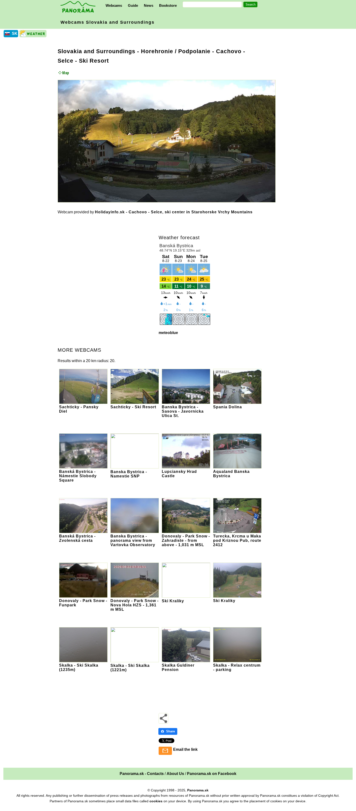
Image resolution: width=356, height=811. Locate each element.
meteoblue (168, 333)
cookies (156, 801)
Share (170, 731)
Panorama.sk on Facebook (211, 774)
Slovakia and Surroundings (96, 51)
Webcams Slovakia (108, 22)
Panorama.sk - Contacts (142, 774)
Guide (133, 5)
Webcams (114, 5)
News (148, 5)
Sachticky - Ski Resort (133, 407)
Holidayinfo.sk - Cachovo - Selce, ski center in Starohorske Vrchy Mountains (174, 212)
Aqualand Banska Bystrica (231, 473)
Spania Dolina (227, 407)
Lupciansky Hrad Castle (179, 473)
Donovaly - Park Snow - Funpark (83, 603)
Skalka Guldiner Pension (178, 667)
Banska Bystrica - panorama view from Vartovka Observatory (132, 540)
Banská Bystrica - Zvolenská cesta (77, 538)
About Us (175, 774)
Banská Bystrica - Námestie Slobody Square (78, 475)
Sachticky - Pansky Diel (79, 409)
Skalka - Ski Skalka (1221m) (130, 667)
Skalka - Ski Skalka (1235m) (78, 667)
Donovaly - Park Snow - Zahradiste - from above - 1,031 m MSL (186, 540)
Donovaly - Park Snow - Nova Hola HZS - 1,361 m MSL (134, 605)
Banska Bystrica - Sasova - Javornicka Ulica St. (183, 411)
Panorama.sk (198, 790)
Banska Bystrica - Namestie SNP (128, 474)
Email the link (185, 749)
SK (14, 33)
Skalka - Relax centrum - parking (237, 667)
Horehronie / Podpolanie (175, 51)
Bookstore (168, 5)
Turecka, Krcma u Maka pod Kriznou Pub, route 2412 (237, 540)
